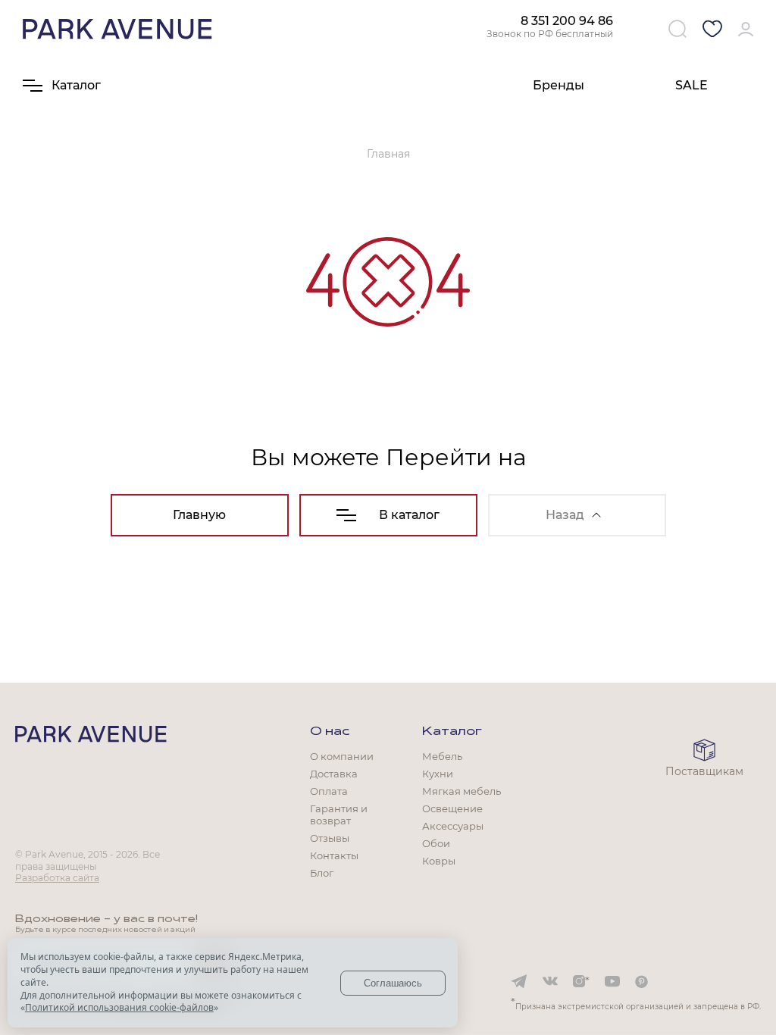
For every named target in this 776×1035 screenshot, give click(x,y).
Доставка (334, 774)
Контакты (334, 855)
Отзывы (329, 838)
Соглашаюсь (393, 983)
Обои (436, 843)
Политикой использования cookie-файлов (119, 1007)
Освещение (452, 808)
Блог (321, 873)
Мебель (442, 756)
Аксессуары (452, 826)
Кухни (437, 774)
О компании (342, 756)
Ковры (438, 861)
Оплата (329, 791)
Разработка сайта (57, 877)
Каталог (452, 732)
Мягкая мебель (461, 791)
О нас (329, 732)
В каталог (409, 515)
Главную (199, 515)
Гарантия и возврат (339, 814)
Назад (565, 515)
